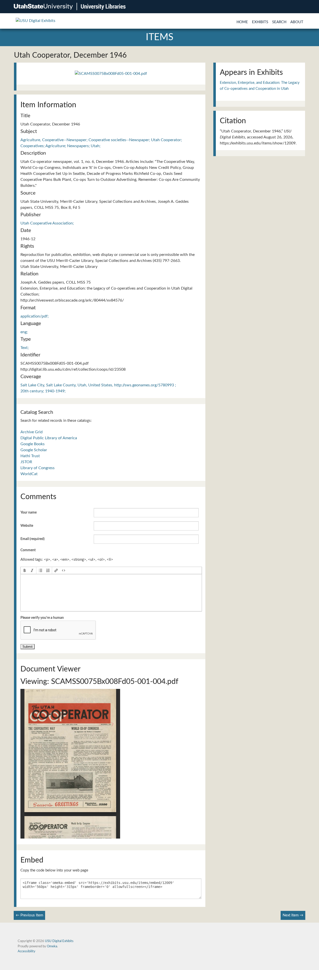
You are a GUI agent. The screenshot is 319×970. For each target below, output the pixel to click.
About (296, 22)
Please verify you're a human (42, 618)
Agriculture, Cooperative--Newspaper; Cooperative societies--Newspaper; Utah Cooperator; (101, 140)
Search (279, 22)
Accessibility (26, 951)
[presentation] (24, 570)
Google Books (32, 444)
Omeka (52, 946)
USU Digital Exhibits (59, 941)
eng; (24, 332)
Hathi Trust (30, 456)
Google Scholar (33, 450)
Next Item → (293, 915)
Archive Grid (31, 432)
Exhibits (260, 22)
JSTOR (26, 462)
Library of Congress (37, 468)
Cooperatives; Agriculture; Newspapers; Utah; (60, 146)
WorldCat (29, 474)
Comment (28, 550)
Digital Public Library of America (48, 438)
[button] (24, 570)
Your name (28, 512)
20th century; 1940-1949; (43, 391)
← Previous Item (29, 915)
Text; (24, 348)
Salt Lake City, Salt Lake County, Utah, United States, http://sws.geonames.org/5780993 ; (98, 385)
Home (242, 22)
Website (26, 526)
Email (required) (32, 539)
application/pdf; (34, 316)
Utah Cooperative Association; (47, 223)
